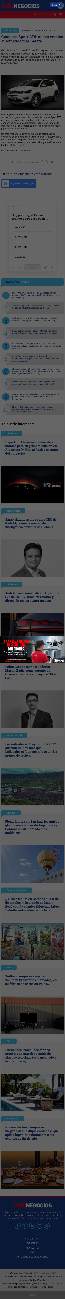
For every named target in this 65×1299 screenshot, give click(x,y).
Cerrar (55, 5)
